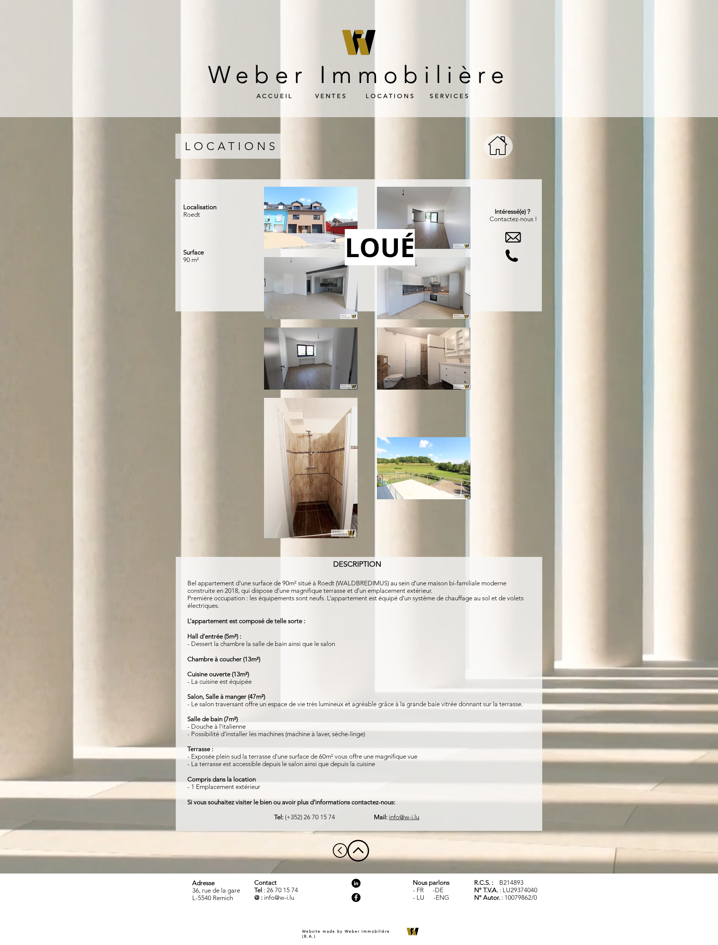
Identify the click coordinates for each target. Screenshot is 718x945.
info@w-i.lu (404, 817)
